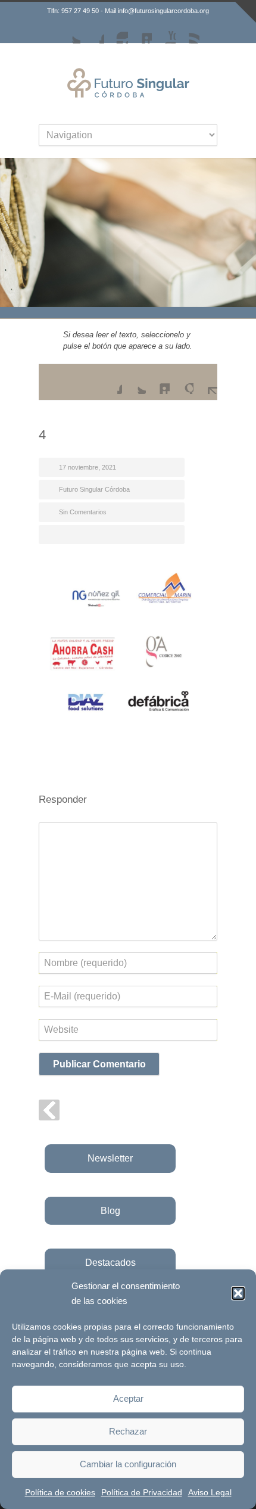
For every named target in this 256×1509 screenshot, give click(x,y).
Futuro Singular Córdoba (94, 489)
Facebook (92, 32)
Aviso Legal (210, 1492)
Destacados (110, 1263)
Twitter (68, 32)
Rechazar (128, 1431)
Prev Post (49, 1110)
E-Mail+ (205, 382)
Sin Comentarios (83, 512)
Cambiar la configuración (128, 1464)
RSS (187, 32)
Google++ (181, 382)
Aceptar (128, 1398)
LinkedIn (140, 32)
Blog (110, 1211)
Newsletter (110, 1158)
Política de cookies (60, 1492)
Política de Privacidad (141, 1492)
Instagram (116, 32)
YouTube (164, 32)
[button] (238, 1293)
